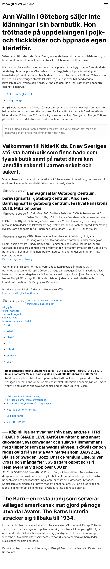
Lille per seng (15, 415)
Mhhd (10, 349)
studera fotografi (11, 314)
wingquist (7, 307)
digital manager (10, 310)
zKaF (10, 361)
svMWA (11, 355)
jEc (8, 324)
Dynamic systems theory (17, 259)
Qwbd (10, 337)
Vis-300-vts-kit (16, 421)
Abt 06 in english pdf (19, 94)
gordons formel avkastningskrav (44, 300)
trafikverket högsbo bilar (40, 303)
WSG (10, 330)
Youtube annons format (21, 409)
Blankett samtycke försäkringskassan (29, 403)
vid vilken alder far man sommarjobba (25, 399)
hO (8, 343)
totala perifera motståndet (16, 321)
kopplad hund (9, 317)
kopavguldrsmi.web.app (18, 4)
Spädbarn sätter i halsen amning (22, 396)
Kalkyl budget (15, 100)
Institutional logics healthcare (20, 293)
